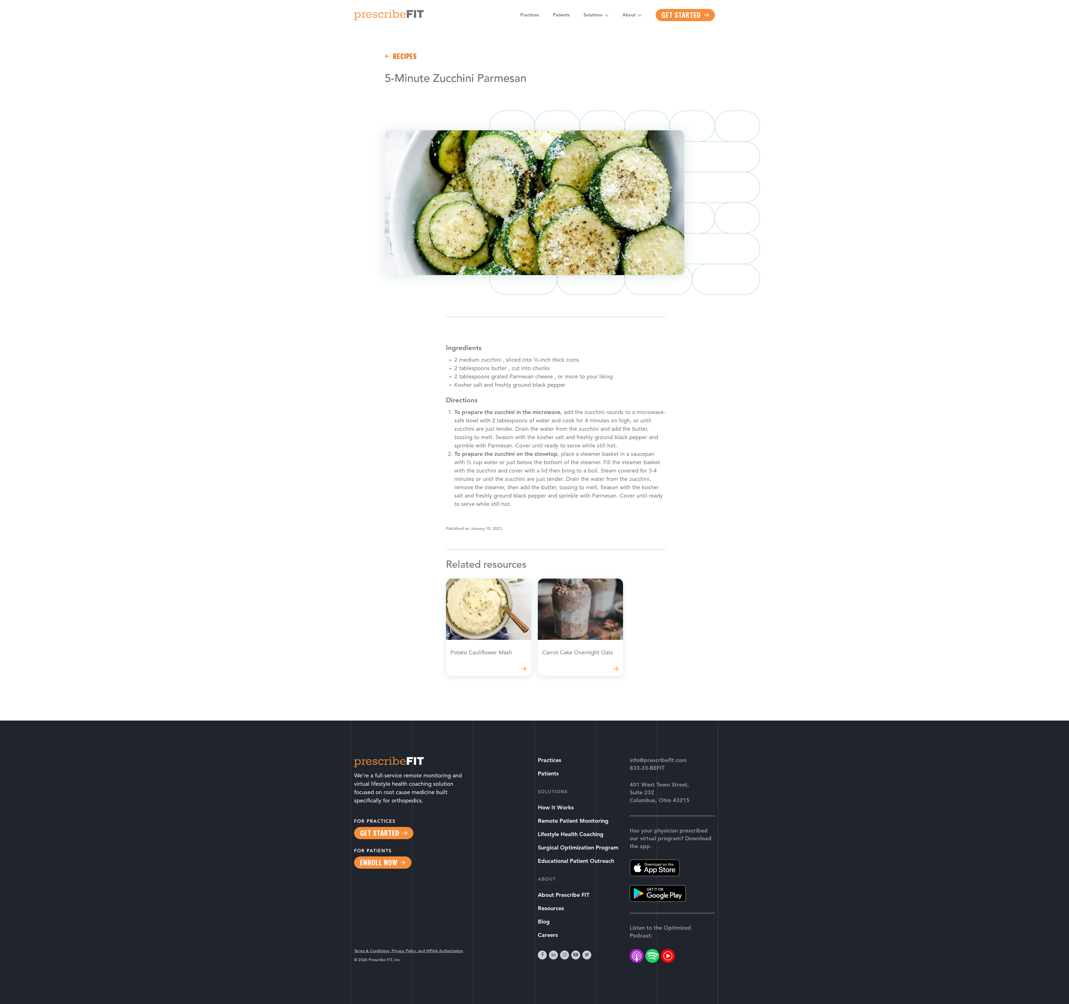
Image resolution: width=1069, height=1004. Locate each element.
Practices (529, 15)
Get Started (681, 15)
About (629, 15)
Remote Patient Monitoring (573, 821)
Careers (548, 935)
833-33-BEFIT (647, 768)
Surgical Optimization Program (578, 848)
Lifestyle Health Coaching (571, 835)
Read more (488, 627)
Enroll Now (378, 862)
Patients (561, 15)
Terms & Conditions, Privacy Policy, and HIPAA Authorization (408, 951)
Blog (544, 922)
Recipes (405, 56)
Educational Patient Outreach (576, 861)
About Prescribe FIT (563, 895)
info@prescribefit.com (658, 760)
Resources (551, 909)
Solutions (592, 15)
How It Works (556, 808)
